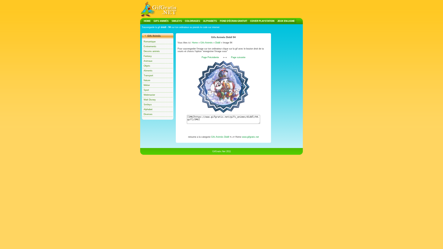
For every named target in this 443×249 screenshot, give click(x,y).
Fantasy (148, 56)
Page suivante (238, 57)
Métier (147, 85)
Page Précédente (210, 57)
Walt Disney (150, 99)
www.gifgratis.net (250, 137)
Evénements (150, 46)
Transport (148, 75)
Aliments (148, 70)
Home (195, 42)
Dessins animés (152, 51)
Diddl (217, 42)
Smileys (148, 104)
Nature (147, 80)
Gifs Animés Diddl (220, 137)
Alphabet (148, 109)
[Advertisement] (240, 9)
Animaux (148, 61)
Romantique (150, 41)
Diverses (148, 114)
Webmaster (149, 95)
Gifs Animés (206, 42)
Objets (147, 65)
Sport (146, 90)
